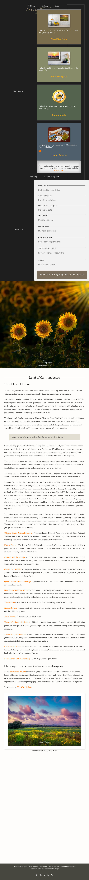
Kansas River (9, 602)
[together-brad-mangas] (59, 14)
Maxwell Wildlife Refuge (14, 557)
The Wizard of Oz (24, 687)
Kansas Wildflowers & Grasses (17, 622)
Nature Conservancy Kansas (16, 590)
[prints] (59, 128)
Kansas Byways (10, 608)
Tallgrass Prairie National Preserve (18, 533)
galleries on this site (18, 672)
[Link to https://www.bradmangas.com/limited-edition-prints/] (59, 151)
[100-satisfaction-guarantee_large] (59, 90)
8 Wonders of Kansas (12, 646)
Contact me (58, 170)
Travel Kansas (10, 617)
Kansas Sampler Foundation (15, 634)
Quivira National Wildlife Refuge (17, 581)
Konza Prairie (10, 545)
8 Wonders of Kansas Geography (17, 659)
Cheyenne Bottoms (12, 569)
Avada (42, 868)
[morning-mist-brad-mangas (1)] (59, 52)
